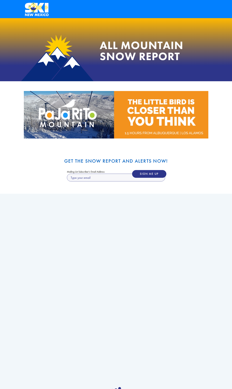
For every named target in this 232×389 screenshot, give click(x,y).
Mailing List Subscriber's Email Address (86, 171)
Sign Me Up (149, 174)
